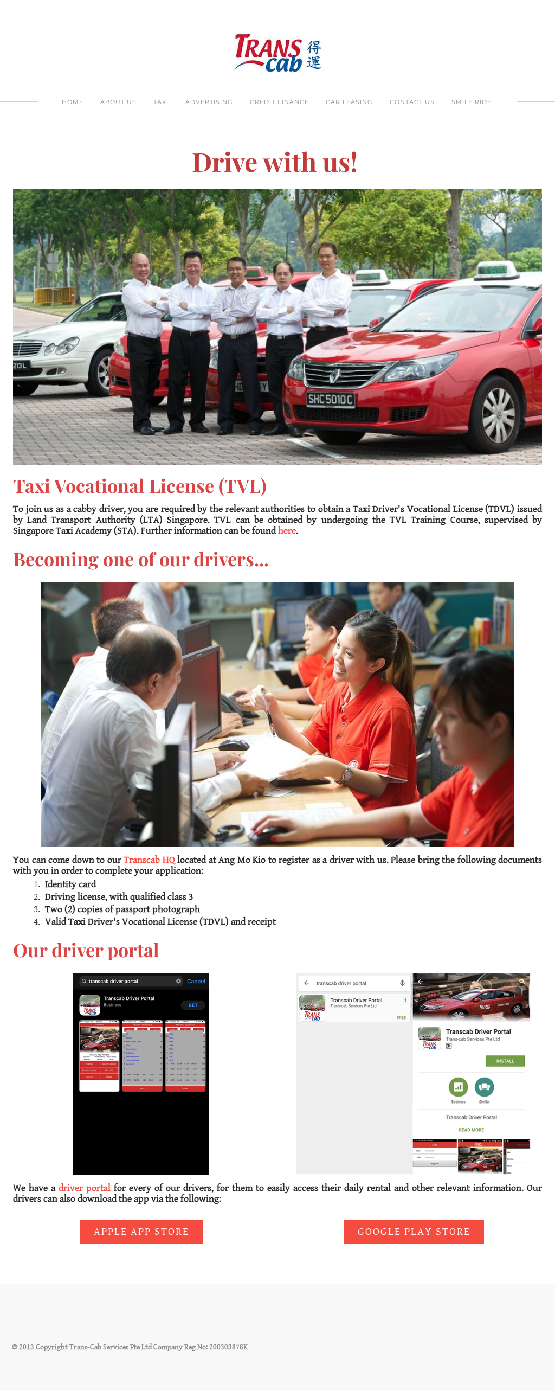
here (287, 530)
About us (118, 102)
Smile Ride (471, 102)
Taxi (161, 102)
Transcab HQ (149, 860)
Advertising (209, 102)
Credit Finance (279, 102)
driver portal (85, 1188)
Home (72, 102)
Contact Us (412, 102)
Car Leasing (349, 102)
